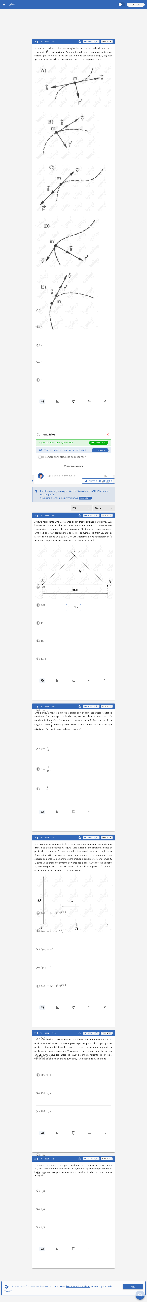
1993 (47, 837)
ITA (40, 41)
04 (35, 837)
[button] (136, 5)
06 (35, 1158)
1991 (47, 515)
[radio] (38, 309)
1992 (47, 41)
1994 (47, 1033)
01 (35, 515)
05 (35, 41)
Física (54, 41)
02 (35, 706)
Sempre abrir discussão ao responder (65, 456)
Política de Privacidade (78, 1286)
